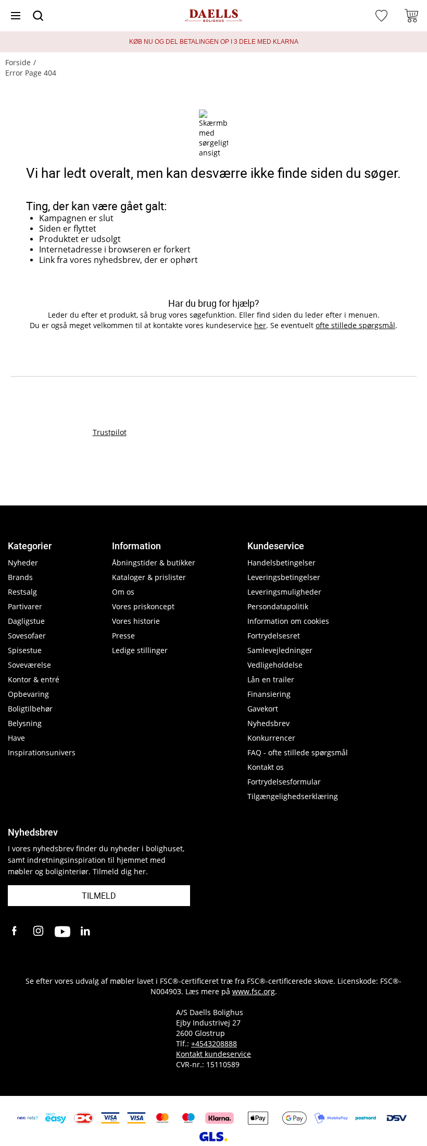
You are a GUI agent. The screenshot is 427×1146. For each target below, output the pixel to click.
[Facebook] (15, 931)
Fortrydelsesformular (284, 782)
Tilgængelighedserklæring (292, 796)
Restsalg (22, 592)
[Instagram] (39, 931)
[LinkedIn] (86, 931)
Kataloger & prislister (149, 577)
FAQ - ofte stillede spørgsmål (297, 752)
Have (16, 738)
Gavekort (262, 709)
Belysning (25, 723)
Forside (18, 62)
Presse (123, 636)
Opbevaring (28, 694)
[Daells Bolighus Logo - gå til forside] (213, 15)
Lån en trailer (270, 679)
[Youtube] (62, 931)
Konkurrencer (271, 738)
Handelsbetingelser (281, 563)
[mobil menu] (15, 15)
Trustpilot (110, 432)
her (260, 325)
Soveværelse (29, 665)
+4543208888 (214, 1043)
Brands (20, 577)
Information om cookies (288, 621)
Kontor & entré (33, 679)
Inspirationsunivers (42, 752)
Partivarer (25, 606)
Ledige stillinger (140, 650)
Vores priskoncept (143, 606)
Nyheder (23, 563)
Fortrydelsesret (273, 636)
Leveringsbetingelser (283, 577)
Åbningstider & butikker (153, 563)
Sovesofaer (27, 636)
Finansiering (269, 694)
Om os (123, 592)
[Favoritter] (383, 15)
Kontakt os (265, 767)
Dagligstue (26, 621)
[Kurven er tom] (411, 15)
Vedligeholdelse (275, 665)
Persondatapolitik (277, 606)
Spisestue (25, 650)
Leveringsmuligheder (284, 592)
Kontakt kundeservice (213, 1054)
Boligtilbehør (30, 709)
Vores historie (136, 621)
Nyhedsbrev (268, 723)
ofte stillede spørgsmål (355, 325)
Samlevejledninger (279, 650)
